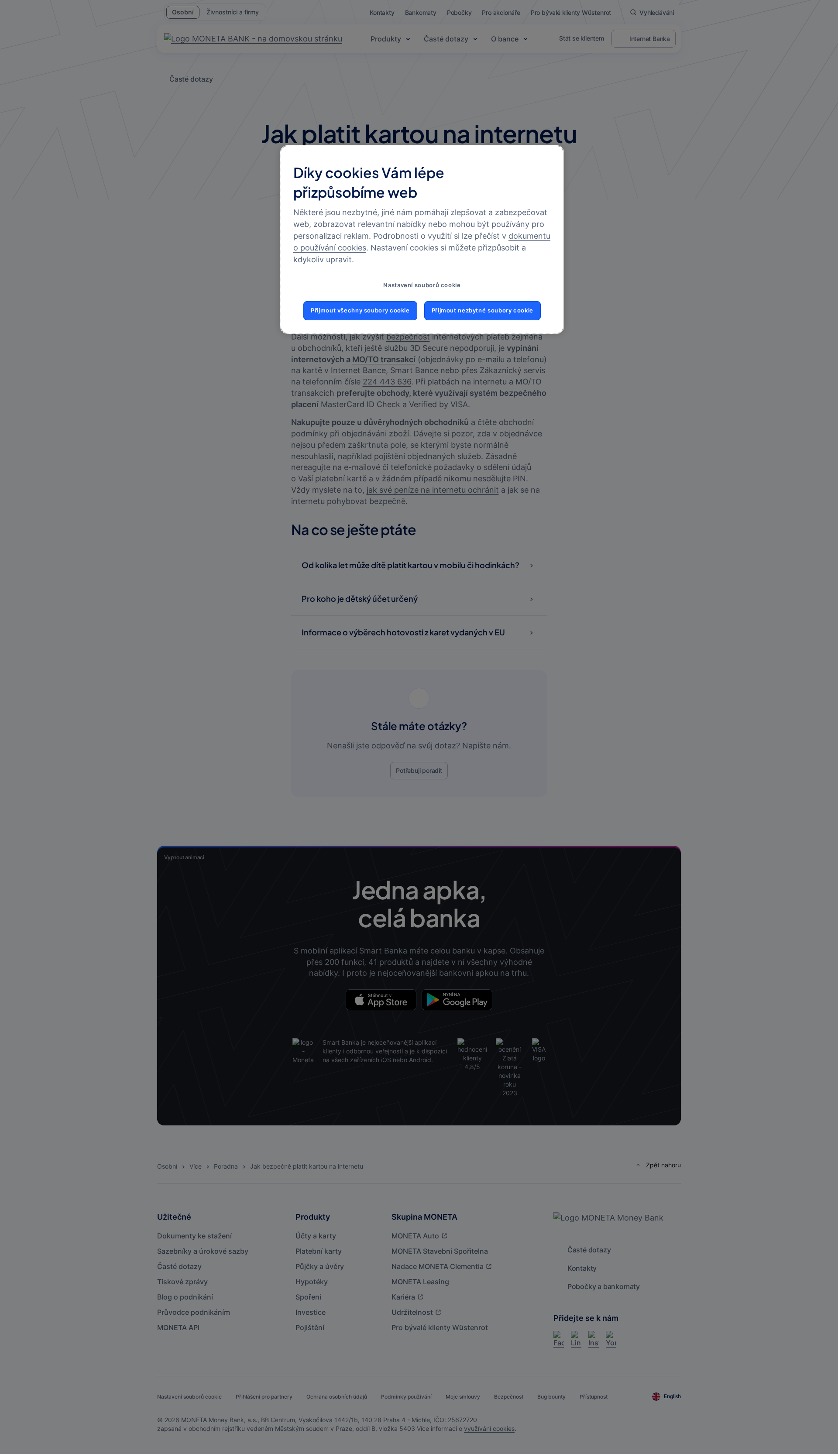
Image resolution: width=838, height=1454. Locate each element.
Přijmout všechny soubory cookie (360, 310)
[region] (422, 239)
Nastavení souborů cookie (421, 285)
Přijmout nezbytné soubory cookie (482, 310)
